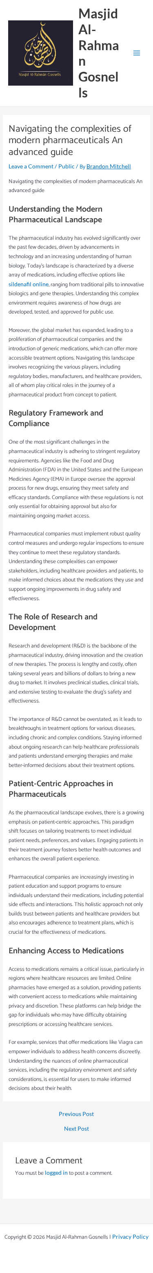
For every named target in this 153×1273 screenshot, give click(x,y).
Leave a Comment (31, 166)
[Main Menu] (137, 53)
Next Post (76, 1129)
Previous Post (76, 1114)
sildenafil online (29, 284)
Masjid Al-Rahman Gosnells (98, 53)
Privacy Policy (130, 1236)
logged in (56, 1172)
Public (66, 166)
